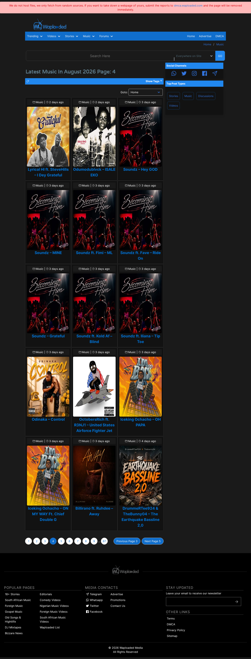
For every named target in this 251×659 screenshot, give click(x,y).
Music (188, 96)
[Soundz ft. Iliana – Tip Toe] (140, 303)
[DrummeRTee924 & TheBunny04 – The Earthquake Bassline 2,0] (140, 476)
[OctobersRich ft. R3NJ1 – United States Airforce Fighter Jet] (94, 387)
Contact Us (117, 606)
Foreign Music (14, 606)
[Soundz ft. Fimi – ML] (94, 220)
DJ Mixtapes (13, 627)
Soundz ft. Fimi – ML (94, 252)
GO (220, 56)
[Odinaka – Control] (48, 387)
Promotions (117, 600)
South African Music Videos (53, 619)
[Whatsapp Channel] (174, 73)
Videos (173, 105)
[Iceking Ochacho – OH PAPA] (140, 387)
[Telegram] (215, 73)
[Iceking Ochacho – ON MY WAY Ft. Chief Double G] (48, 476)
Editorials (46, 594)
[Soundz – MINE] (48, 220)
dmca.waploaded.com (188, 5)
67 (104, 541)
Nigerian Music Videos (54, 606)
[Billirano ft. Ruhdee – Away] (94, 476)
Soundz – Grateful (48, 336)
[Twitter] (184, 73)
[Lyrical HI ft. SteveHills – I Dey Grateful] (48, 137)
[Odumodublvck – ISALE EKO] (94, 137)
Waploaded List (50, 627)
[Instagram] (194, 73)
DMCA (219, 36)
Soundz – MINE (48, 252)
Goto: (124, 92)
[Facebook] (204, 73)
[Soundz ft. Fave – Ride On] (140, 220)
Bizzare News (14, 633)
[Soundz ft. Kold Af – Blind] (94, 303)
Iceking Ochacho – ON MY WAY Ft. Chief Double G (48, 514)
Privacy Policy (176, 630)
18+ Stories (12, 594)
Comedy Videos (50, 600)
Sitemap (172, 636)
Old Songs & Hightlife (13, 619)
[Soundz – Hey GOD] (140, 137)
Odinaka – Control (48, 419)
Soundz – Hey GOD (140, 169)
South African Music (18, 600)
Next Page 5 (153, 541)
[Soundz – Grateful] (48, 303)
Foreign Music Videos (53, 611)
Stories (173, 96)
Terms (171, 618)
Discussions (205, 96)
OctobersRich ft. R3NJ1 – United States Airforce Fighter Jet (94, 425)
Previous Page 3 (126, 541)
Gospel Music (13, 611)
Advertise (116, 594)
